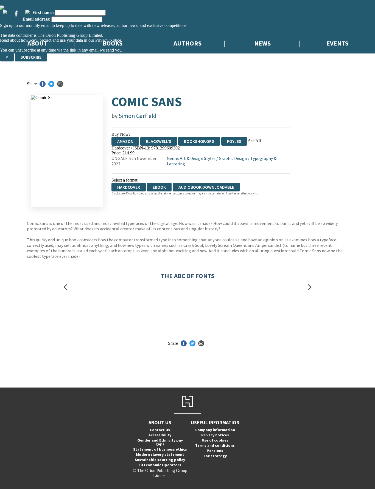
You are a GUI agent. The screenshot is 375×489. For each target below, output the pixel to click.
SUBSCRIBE (31, 57)
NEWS (262, 43)
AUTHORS (187, 43)
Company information (215, 429)
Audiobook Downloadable (206, 187)
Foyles (234, 141)
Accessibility (160, 435)
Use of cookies (215, 440)
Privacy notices (215, 435)
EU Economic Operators (160, 464)
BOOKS (112, 43)
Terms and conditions (215, 445)
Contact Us (160, 429)
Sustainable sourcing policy (160, 459)
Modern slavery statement (160, 454)
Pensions (215, 450)
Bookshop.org (199, 141)
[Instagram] (27, 12)
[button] (65, 287)
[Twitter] (5, 12)
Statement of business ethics (160, 449)
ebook (159, 187)
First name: (43, 12)
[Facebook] (16, 13)
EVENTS (337, 43)
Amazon (125, 141)
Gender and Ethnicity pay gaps (160, 442)
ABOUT (37, 43)
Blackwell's (158, 141)
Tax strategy (215, 455)
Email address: (36, 19)
